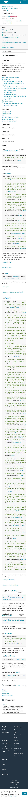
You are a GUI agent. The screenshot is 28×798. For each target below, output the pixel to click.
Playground (17, 729)
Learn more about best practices (10, 37)
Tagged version (7, 35)
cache (12, 517)
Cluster (12, 179)
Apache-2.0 (9, 21)
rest (14, 276)
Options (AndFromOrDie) (9, 121)
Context (18, 233)
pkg (20, 8)
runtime (12, 307)
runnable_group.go (7, 695)
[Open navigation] (24, 2)
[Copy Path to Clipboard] (7, 10)
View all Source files (20, 686)
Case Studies (5, 732)
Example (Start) (8, 267)
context (13, 233)
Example (6, 287)
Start (18, 672)
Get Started (18, 727)
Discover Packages (7, 6)
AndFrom (15, 591)
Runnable (10, 191)
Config (18, 276)
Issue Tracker (17, 748)
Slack (3, 767)
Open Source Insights (8, 47)
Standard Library (6, 743)
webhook (20, 238)
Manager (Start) (6, 113)
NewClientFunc (20, 525)
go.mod (8, 30)
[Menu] (14, 51)
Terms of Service (14, 782)
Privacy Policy (14, 784)
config (4, 620)
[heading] (6, 2)
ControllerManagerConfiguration (14, 597)
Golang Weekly (5, 774)
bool (19, 160)
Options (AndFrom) (7, 119)
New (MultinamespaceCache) (10, 117)
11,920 (7, 23)
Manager (8, 173)
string (24, 210)
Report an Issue (14, 787)
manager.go (5, 693)
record (18, 550)
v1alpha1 (22, 248)
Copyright (14, 780)
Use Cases (4, 729)
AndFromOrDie (7, 616)
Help (15, 737)
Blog (15, 746)
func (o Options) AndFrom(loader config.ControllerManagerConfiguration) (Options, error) (15, 88)
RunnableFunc (10, 656)
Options (6, 278)
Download (16, 743)
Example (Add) (8, 262)
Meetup (4, 772)
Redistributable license (9, 32)
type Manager (6, 79)
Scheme (17, 307)
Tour (15, 732)
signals (5, 704)
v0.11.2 (6, 16)
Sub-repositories (6, 746)
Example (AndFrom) (9, 580)
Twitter (3, 762)
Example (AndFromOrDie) (11, 585)
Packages (5, 740)
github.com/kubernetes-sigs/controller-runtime (14, 42)
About (16, 740)
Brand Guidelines (18, 753)
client (22, 532)
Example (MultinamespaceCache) (13, 292)
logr (14, 243)
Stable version (20, 35)
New (3, 115)
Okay (24, 793)
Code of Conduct (18, 756)
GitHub (3, 764)
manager (4, 10)
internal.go (5, 692)
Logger (18, 243)
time (14, 356)
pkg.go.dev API (6, 751)
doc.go (4, 690)
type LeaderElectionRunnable (10, 77)
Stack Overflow (18, 734)
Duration (18, 356)
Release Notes (18, 751)
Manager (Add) (6, 111)
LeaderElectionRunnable (10, 151)
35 (19, 21)
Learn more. (13, 796)
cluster (7, 179)
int (9, 486)
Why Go (4, 727)
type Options (5, 85)
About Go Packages (7, 748)
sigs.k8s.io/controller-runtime (9, 8)
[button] (2, 30)
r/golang (4, 769)
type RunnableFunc (7, 102)
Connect (5, 759)
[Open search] (21, 2)
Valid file (7, 30)
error (15, 191)
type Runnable (6, 100)
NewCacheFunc (18, 517)
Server (24, 238)
